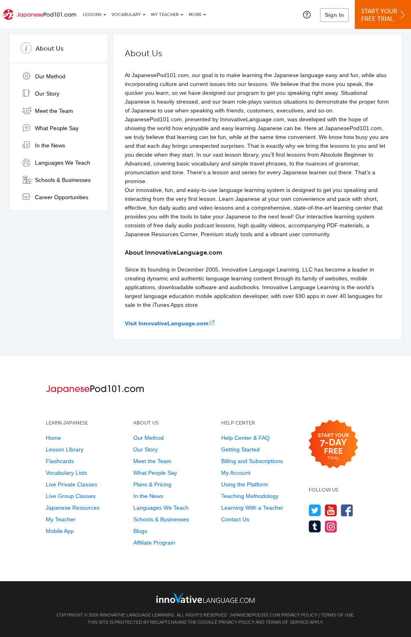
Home (53, 438)
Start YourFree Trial (379, 15)
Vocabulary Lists (66, 473)
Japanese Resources (73, 507)
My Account (235, 473)
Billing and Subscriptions (252, 461)
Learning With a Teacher (252, 507)
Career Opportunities (60, 197)
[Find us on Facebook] (347, 510)
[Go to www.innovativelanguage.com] (205, 597)
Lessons (92, 14)
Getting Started (240, 449)
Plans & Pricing (152, 484)
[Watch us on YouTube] (331, 510)
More (195, 14)
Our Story (46, 93)
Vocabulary (126, 14)
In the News (49, 145)
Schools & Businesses (62, 180)
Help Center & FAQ (245, 438)
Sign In (334, 15)
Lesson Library (64, 449)
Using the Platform (244, 484)
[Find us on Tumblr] (315, 526)
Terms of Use (337, 614)
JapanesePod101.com (255, 614)
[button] (307, 14)
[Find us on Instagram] (331, 526)
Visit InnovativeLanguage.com (166, 323)
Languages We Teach (61, 162)
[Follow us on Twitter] (315, 510)
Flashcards (60, 461)
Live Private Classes (71, 484)
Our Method (49, 76)
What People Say (56, 128)
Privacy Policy (299, 614)
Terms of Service (287, 622)
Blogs (140, 531)
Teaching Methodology (250, 496)
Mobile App (60, 531)
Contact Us (235, 519)
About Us (49, 48)
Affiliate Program (154, 542)
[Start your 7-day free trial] (333, 444)
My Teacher (165, 14)
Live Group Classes (71, 496)
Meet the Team (53, 111)
